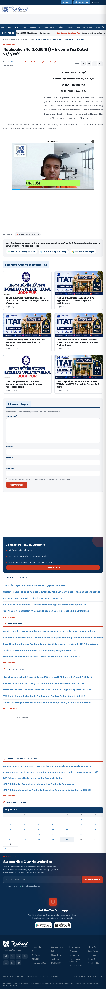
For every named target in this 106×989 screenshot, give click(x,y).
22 (81, 834)
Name (9, 447)
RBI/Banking (56, 955)
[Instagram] (6, 962)
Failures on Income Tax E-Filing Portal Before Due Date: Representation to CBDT (44, 683)
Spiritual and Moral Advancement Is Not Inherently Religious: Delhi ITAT (39, 650)
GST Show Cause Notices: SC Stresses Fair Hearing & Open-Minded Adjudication (44, 604)
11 (24, 829)
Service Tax (35, 27)
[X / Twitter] (12, 956)
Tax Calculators (75, 965)
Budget (24, 27)
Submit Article (94, 951)
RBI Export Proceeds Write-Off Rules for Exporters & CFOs (32, 598)
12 (39, 829)
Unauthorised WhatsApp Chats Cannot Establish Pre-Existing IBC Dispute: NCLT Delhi (47, 689)
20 (53, 834)
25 (25, 839)
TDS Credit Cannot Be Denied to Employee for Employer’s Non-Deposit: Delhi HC (44, 696)
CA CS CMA (87, 27)
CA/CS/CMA (56, 963)
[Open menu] (101, 9)
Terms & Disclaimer (95, 976)
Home (3, 27)
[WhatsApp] (12, 962)
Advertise (92, 955)
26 (39, 839)
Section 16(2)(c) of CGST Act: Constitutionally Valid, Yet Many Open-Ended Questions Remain (52, 592)
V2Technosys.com (51, 976)
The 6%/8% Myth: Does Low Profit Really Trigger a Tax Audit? (34, 585)
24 (10, 839)
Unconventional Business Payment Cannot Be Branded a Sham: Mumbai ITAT (43, 656)
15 (81, 829)
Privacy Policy (79, 976)
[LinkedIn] (25, 956)
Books (68, 2)
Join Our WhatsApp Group (23, 251)
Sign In (96, 2)
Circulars (73, 951)
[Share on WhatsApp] (94, 63)
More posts (9, 617)
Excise (60, 27)
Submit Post (83, 2)
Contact (91, 959)
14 (67, 829)
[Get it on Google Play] (43, 925)
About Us (92, 947)
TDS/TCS (35, 959)
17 (10, 834)
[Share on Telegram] (100, 63)
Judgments (74, 955)
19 (39, 834)
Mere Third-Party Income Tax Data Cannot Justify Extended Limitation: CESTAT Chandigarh (50, 644)
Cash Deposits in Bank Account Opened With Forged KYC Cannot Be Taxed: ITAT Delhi (47, 677)
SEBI (52, 951)
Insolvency (55, 959)
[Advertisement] (22, 97)
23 (95, 834)
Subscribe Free (92, 879)
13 (53, 829)
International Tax (39, 963)
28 (67, 839)
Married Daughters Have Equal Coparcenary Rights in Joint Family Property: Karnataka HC (49, 631)
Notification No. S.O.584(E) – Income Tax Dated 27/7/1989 (45, 52)
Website (10, 468)
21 (67, 834)
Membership (93, 963)
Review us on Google (84, 251)
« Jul (5, 849)
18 (25, 834)
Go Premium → (53, 567)
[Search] (103, 27)
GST (78, 27)
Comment (11, 416)
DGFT (98, 27)
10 (10, 829)
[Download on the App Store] (62, 925)
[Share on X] (83, 63)
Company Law (49, 27)
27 (53, 839)
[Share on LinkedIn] (89, 63)
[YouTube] (18, 956)
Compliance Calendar (74, 960)
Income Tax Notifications (28, 234)
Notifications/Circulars (53, 62)
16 (95, 829)
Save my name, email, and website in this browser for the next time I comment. (40, 479)
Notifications (28, 39)
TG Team (10, 62)
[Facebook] (6, 956)
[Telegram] (18, 962)
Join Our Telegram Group (55, 251)
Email (9, 457)
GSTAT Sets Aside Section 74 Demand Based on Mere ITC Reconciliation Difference (46, 611)
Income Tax (13, 27)
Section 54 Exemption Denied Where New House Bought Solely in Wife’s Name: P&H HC (47, 702)
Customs (69, 27)
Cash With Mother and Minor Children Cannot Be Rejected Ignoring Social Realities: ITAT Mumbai (53, 637)
